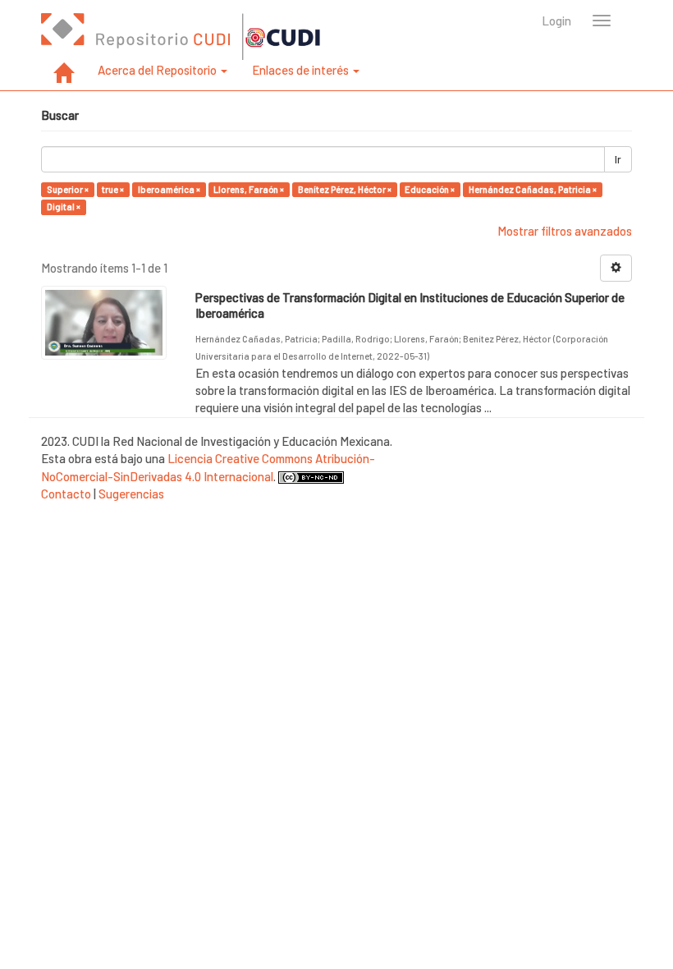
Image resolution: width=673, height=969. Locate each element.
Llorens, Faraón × (248, 189)
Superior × (68, 189)
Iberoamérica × (169, 189)
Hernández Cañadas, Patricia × (533, 189)
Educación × (430, 189)
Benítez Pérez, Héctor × (344, 189)
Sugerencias (131, 493)
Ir (618, 159)
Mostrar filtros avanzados (564, 230)
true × (113, 189)
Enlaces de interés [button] (301, 69)
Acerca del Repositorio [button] (158, 69)
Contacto (66, 493)
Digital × (63, 206)
